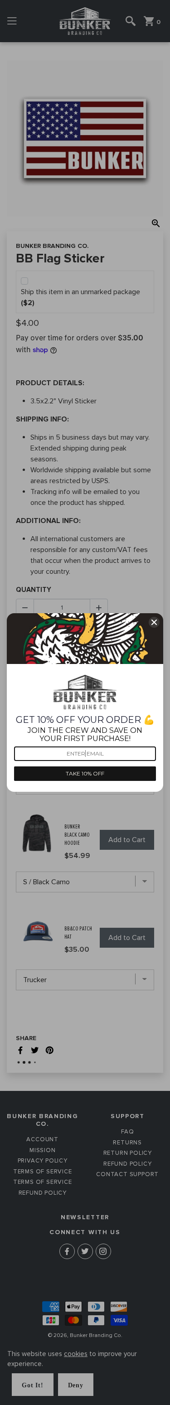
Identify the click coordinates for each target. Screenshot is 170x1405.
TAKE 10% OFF (85, 773)
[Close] (154, 622)
